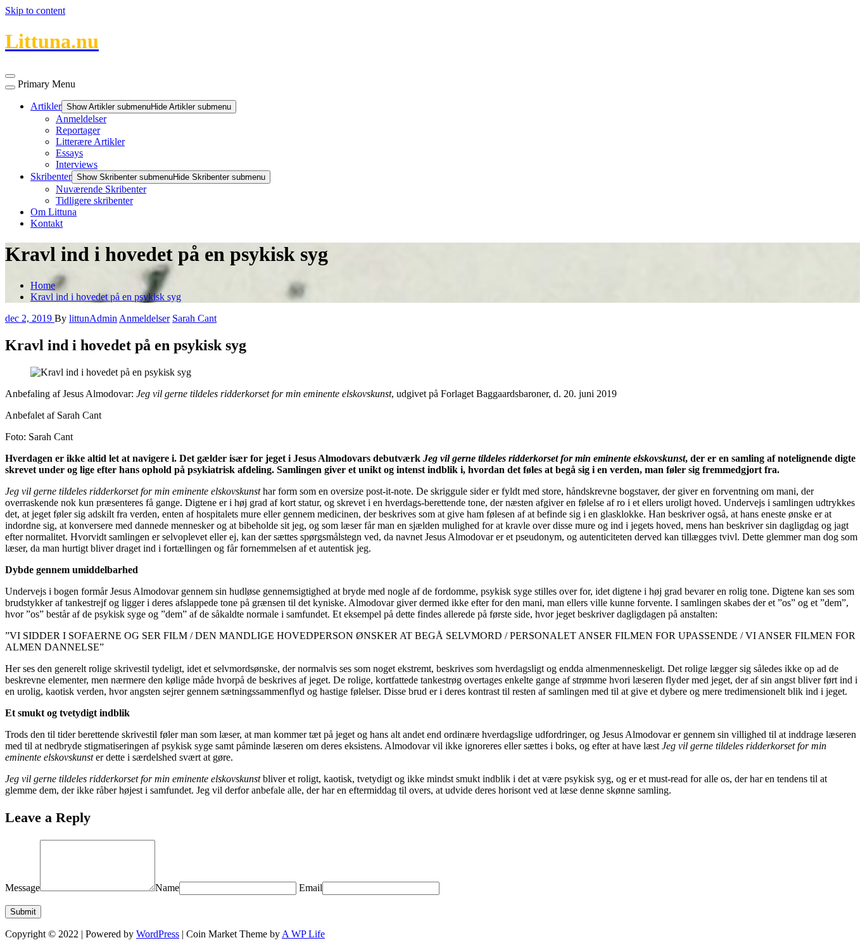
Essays (69, 153)
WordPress (157, 934)
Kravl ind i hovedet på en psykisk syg (105, 296)
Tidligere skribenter (94, 200)
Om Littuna (53, 211)
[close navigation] (10, 87)
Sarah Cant (194, 318)
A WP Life (303, 934)
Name (167, 887)
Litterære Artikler (90, 141)
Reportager (78, 130)
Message (22, 887)
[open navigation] (10, 76)
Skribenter (51, 176)
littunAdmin (93, 318)
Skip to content (35, 10)
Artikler (45, 106)
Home (42, 285)
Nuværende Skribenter (101, 189)
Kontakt (46, 223)
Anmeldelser (81, 118)
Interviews (77, 164)
